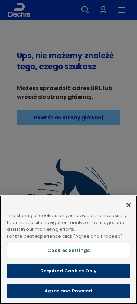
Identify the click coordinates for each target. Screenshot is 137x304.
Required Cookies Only (68, 270)
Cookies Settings (68, 250)
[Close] (128, 205)
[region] (68, 249)
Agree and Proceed (68, 290)
